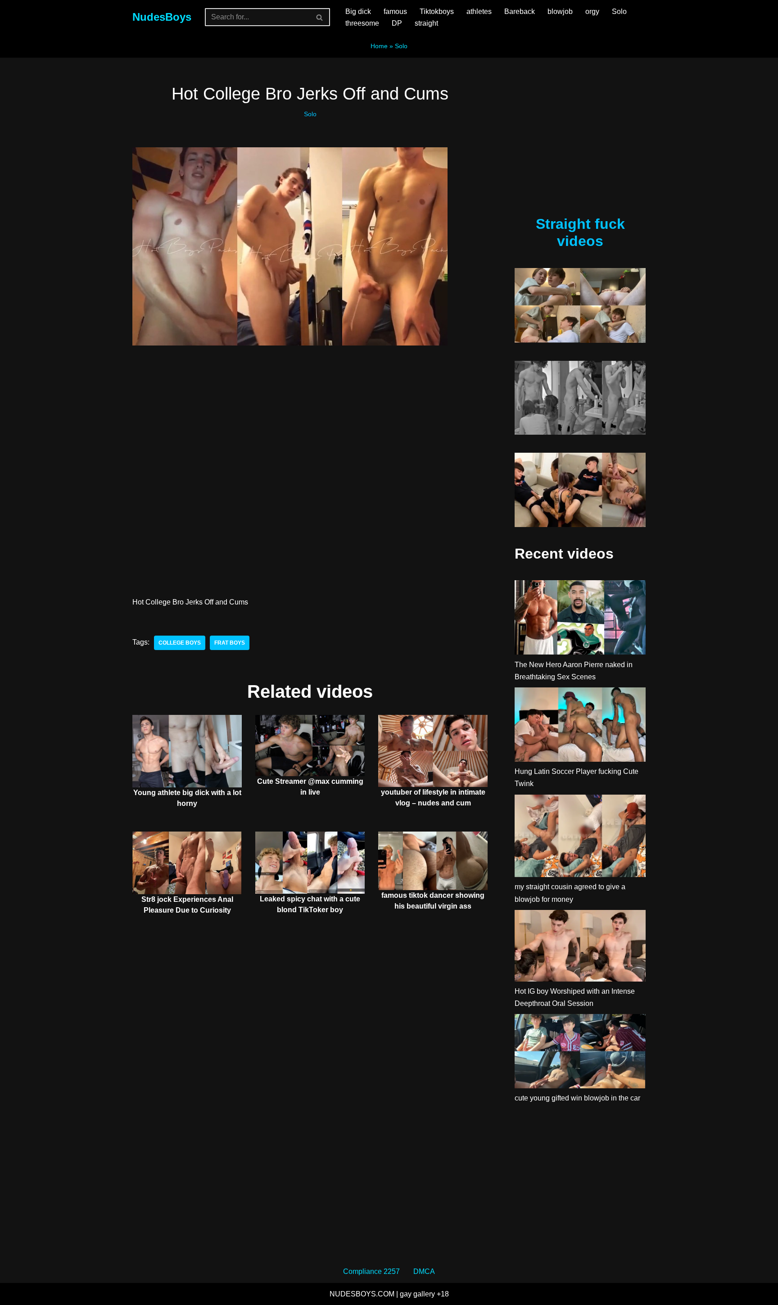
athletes (479, 11)
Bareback (519, 11)
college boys (179, 643)
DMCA (424, 1271)
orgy (592, 11)
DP (397, 23)
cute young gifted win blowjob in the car (577, 1098)
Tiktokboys (437, 11)
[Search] (320, 17)
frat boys (229, 643)
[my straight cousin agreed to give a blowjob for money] (580, 838)
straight (426, 23)
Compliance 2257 (371, 1271)
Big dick (358, 11)
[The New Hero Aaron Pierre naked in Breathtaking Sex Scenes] (580, 619)
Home (379, 46)
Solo (619, 11)
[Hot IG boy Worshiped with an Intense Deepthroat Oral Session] (580, 947)
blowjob (560, 11)
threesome (362, 23)
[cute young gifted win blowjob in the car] (580, 1053)
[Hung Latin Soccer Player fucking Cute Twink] (580, 726)
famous (395, 11)
